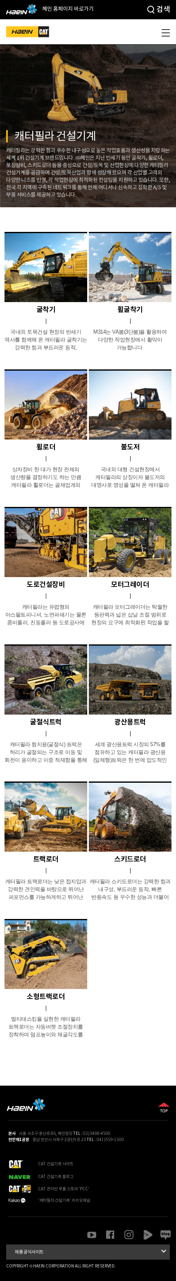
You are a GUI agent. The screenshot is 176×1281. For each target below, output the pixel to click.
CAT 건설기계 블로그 (55, 1176)
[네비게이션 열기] (166, 33)
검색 (163, 9)
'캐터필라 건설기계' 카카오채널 (64, 1200)
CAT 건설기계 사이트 (55, 1164)
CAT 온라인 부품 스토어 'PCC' (63, 1189)
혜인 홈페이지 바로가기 (67, 9)
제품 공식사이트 (92, 1251)
